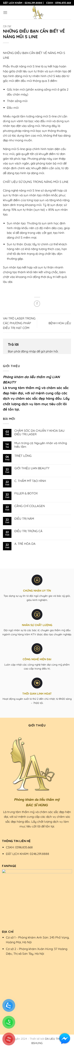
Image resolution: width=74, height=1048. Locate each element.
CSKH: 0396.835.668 (19, 847)
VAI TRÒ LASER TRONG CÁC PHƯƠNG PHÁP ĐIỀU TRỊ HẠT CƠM (19, 323)
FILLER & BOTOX (26, 493)
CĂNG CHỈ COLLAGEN (29, 506)
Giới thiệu (37, 725)
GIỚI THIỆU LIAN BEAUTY (31, 468)
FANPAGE (9, 866)
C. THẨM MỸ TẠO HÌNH (30, 481)
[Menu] (5, 12)
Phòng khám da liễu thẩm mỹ (27, 377)
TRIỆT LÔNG (23, 456)
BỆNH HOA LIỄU (60, 323)
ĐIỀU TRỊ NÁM (24, 518)
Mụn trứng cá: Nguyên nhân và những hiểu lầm (40, 444)
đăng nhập (28, 351)
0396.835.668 (63, 2)
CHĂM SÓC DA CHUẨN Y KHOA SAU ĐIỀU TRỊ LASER (39, 432)
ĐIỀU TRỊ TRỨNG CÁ (28, 531)
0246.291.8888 (33, 2)
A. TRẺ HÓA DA (25, 544)
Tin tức (7, 26)
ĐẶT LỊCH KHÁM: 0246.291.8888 (27, 854)
